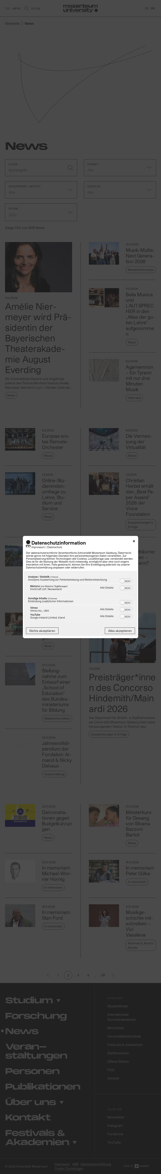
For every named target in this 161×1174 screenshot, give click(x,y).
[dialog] (80, 587)
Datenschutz (54, 547)
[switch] (126, 580)
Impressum (38, 547)
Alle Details (106, 587)
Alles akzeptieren (120, 631)
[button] (122, 581)
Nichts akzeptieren (42, 631)
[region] (80, 598)
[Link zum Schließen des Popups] (134, 542)
